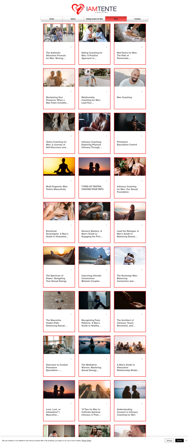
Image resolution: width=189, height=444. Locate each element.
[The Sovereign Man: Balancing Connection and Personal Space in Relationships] (130, 256)
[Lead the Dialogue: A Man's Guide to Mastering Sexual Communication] (130, 211)
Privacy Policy (86, 440)
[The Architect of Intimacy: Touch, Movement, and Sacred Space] (130, 300)
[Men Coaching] (130, 78)
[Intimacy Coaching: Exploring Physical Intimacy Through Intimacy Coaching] (94, 122)
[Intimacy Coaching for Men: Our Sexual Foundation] (130, 167)
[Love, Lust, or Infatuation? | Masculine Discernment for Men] (59, 390)
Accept (179, 440)
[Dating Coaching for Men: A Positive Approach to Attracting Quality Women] (94, 33)
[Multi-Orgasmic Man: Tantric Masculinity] (59, 167)
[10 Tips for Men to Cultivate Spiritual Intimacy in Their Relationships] (94, 390)
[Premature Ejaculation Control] (130, 122)
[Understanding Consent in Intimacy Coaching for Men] (130, 390)
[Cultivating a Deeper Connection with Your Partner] (94, 434)
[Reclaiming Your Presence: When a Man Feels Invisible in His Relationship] (59, 78)
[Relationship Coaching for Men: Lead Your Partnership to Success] (94, 78)
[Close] (186, 440)
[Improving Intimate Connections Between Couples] (94, 256)
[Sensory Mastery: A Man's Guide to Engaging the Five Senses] (94, 211)
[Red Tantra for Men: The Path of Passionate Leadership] (130, 33)
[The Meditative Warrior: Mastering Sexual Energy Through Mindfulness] (94, 345)
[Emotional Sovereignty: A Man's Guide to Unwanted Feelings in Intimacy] (59, 211)
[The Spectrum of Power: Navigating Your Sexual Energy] (59, 256)
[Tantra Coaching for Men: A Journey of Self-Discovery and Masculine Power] (59, 122)
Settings (169, 440)
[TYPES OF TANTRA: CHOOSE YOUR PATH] (94, 167)
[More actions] (71, 47)
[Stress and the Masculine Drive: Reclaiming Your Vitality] (59, 434)
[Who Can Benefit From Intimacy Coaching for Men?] (130, 434)
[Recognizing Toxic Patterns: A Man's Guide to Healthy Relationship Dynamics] (94, 300)
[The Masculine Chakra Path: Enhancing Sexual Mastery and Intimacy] (59, 300)
